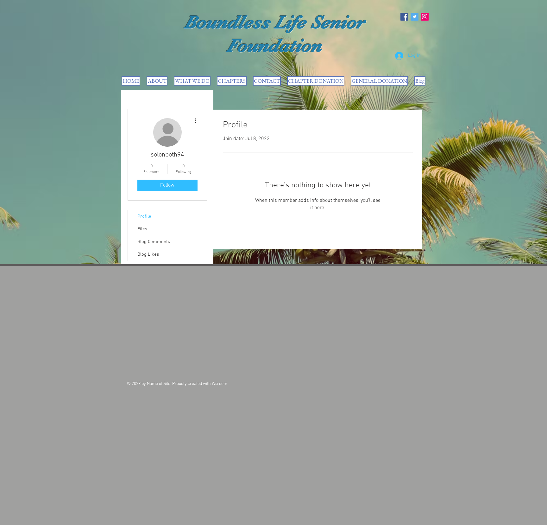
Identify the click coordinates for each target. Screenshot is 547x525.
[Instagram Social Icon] (425, 17)
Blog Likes (148, 254)
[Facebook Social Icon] (404, 17)
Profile (144, 216)
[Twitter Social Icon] (414, 17)
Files (142, 229)
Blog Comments (153, 242)
